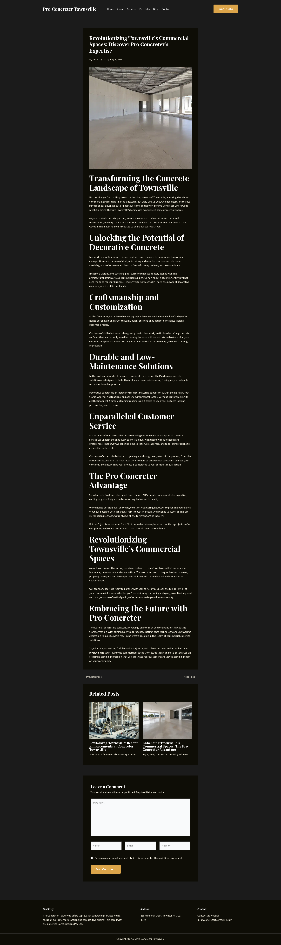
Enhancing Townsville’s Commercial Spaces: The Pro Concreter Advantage (165, 746)
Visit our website (136, 524)
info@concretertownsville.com (214, 919)
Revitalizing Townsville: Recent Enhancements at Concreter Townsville (113, 746)
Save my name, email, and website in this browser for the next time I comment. (139, 858)
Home (110, 9)
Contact (166, 9)
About (120, 9)
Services (131, 9)
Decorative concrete (163, 261)
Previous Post (92, 676)
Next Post (191, 676)
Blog (156, 9)
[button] (226, 9)
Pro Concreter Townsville (69, 9)
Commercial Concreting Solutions (120, 754)
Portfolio (144, 9)
